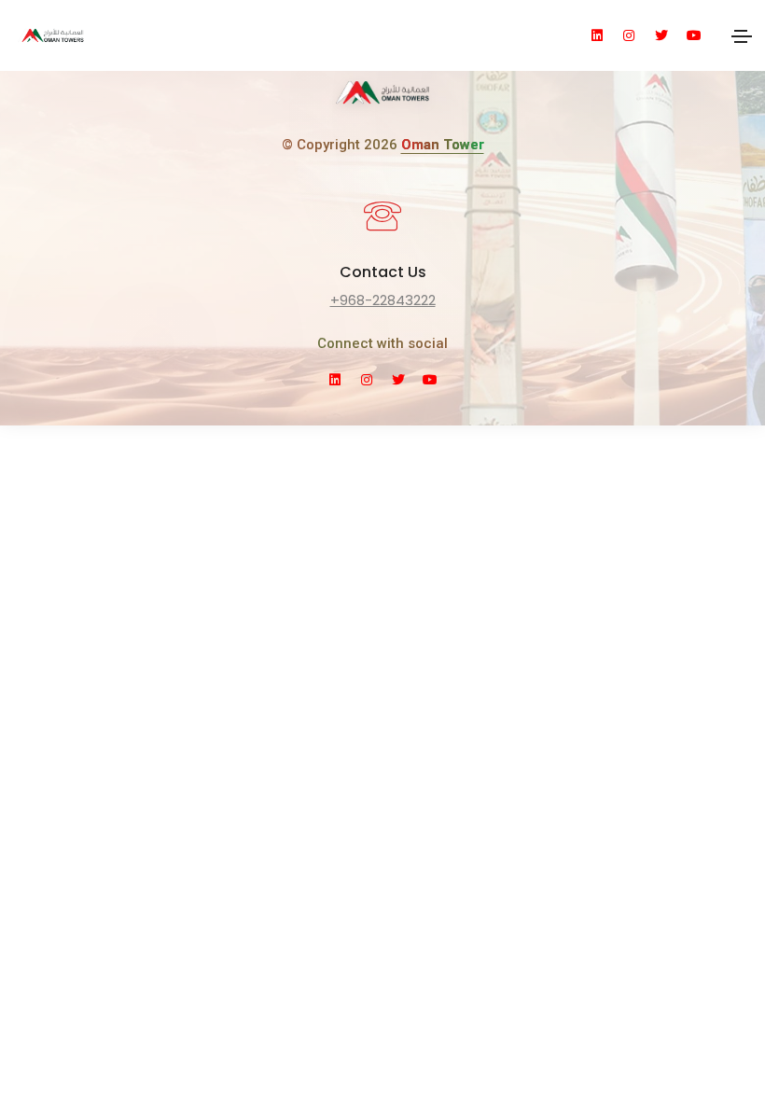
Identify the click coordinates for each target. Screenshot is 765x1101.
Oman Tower (442, 144)
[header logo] (191, 35)
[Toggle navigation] (740, 35)
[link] (382, 99)
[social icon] (605, 35)
